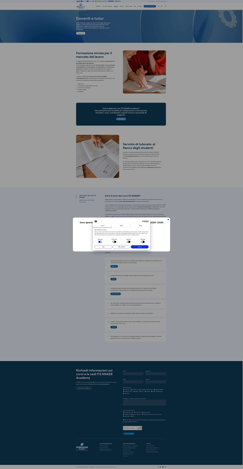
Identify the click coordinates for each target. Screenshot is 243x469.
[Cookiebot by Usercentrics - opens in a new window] (143, 221)
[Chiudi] (168, 220)
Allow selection (121, 246)
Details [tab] (121, 225)
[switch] (127, 242)
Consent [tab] (102, 225)
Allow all (140, 246)
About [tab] (140, 225)
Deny (103, 246)
